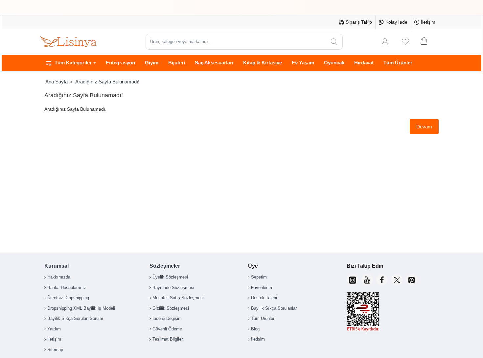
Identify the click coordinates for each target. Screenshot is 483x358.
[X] (396, 279)
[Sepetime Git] (428, 41)
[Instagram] (352, 279)
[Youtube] (367, 279)
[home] (56, 81)
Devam (424, 126)
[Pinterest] (411, 279)
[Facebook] (382, 279)
